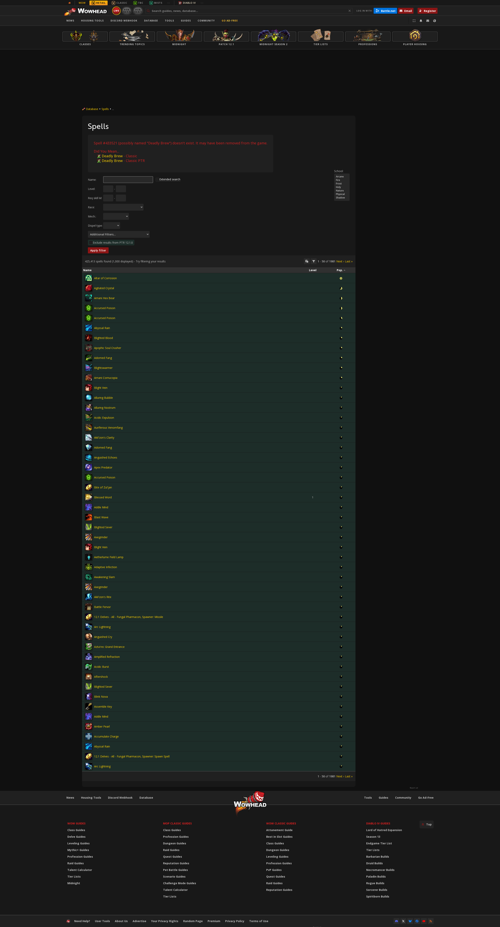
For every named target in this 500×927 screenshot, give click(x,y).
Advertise (139, 921)
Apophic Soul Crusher (107, 348)
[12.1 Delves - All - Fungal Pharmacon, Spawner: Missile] (88, 616)
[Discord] (396, 921)
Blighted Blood (103, 338)
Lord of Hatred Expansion (384, 830)
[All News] (69, 3)
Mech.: (92, 216)
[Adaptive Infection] (88, 567)
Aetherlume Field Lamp (108, 557)
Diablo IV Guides (378, 823)
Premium (214, 921)
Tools (368, 797)
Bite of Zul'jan (103, 487)
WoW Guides (76, 823)
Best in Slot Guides (279, 837)
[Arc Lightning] (88, 626)
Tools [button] (169, 20)
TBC (140, 2)
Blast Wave (101, 517)
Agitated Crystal (104, 288)
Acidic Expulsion (104, 417)
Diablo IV (189, 2)
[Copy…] (307, 261)
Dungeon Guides (174, 843)
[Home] (86, 11)
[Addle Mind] (88, 507)
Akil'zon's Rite (102, 597)
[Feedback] (428, 21)
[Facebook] (417, 921)
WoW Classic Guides (281, 823)
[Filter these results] (314, 261)
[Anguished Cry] (88, 636)
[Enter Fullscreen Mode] (414, 21)
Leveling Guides (78, 843)
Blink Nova (101, 696)
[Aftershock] (88, 676)
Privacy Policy (234, 921)
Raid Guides (75, 863)
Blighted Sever (103, 527)
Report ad (414, 788)
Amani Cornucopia (105, 378)
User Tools (102, 921)
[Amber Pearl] (88, 726)
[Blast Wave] (88, 517)
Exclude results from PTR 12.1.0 (113, 242)
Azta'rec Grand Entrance (109, 647)
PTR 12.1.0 (126, 10)
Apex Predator (103, 467)
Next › (340, 261)
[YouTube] (424, 921)
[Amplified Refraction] (88, 656)
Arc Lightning (102, 627)
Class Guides (76, 830)
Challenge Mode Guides (179, 883)
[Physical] (342, 194)
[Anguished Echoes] (88, 457)
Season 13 (373, 837)
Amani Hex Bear (104, 298)
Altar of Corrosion (105, 278)
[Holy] (342, 187)
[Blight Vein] (88, 387)
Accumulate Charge (106, 736)
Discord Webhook (124, 20)
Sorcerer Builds (376, 890)
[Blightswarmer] (88, 367)
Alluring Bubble (103, 398)
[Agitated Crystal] (88, 288)
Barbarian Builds (377, 856)
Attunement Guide (279, 830)
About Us (121, 921)
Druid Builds (374, 863)
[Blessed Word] (88, 497)
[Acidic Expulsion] (88, 417)
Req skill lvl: (95, 198)
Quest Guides (172, 856)
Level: (91, 189)
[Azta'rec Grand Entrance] (88, 646)
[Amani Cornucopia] (88, 377)
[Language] (435, 21)
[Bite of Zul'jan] (88, 487)
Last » (349, 261)
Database (151, 20)
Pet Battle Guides (175, 870)
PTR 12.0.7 (137, 10)
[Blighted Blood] (88, 337)
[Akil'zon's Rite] (88, 597)
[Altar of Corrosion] (88, 278)
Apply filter (98, 250)
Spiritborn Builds (377, 896)
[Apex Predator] (88, 467)
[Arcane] (342, 176)
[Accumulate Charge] (88, 736)
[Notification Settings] (421, 21)
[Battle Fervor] (88, 607)
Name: (92, 179)
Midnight (73, 883)
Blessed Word (103, 497)
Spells (105, 109)
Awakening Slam (104, 577)
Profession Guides (80, 856)
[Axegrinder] (88, 537)
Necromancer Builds (380, 870)
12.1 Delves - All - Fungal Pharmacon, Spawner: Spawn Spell (132, 756)
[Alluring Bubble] (88, 397)
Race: (91, 207)
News (70, 20)
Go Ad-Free (230, 20)
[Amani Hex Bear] (88, 298)
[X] (403, 921)
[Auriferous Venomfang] (88, 427)
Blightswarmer (103, 368)
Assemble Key (103, 706)
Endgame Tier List (379, 843)
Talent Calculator (79, 870)
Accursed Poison (104, 308)
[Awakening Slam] (88, 577)
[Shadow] (342, 197)
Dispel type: (95, 225)
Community (206, 20)
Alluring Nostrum (104, 407)
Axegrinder (101, 537)
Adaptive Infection (105, 567)
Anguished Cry (103, 637)
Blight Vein (100, 388)
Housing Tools (91, 797)
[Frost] (342, 183)
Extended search (169, 179)
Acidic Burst (101, 667)
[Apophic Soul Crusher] (88, 347)
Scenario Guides (174, 876)
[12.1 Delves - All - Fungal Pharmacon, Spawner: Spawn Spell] (88, 756)
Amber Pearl (102, 726)
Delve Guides (76, 837)
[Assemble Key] (88, 706)
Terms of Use (258, 921)
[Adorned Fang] (88, 357)
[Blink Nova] (88, 696)
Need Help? (82, 921)
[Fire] (342, 180)
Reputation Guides (176, 863)
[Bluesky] (410, 921)
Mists (158, 2)
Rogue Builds (375, 883)
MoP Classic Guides (177, 823)
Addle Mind (101, 507)
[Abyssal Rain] (88, 328)
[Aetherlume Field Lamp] (88, 557)
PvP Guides (274, 870)
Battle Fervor (102, 607)
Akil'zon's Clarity (104, 437)
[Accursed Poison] (88, 308)
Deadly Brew (112, 156)
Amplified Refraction (107, 657)
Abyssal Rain (102, 328)
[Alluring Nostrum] (88, 407)
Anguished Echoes (105, 457)
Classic (121, 2)
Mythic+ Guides (78, 850)
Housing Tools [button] (92, 20)
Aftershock (101, 676)
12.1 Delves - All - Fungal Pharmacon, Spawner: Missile (128, 617)
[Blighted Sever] (88, 527)
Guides (186, 20)
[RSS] (431, 921)
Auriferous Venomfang (108, 427)
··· (168, 2)
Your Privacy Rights (164, 921)
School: (338, 171)
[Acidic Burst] (88, 666)
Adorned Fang (103, 358)
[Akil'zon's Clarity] (88, 437)
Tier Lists (74, 876)
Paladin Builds (376, 876)
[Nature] (342, 190)
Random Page (193, 921)
